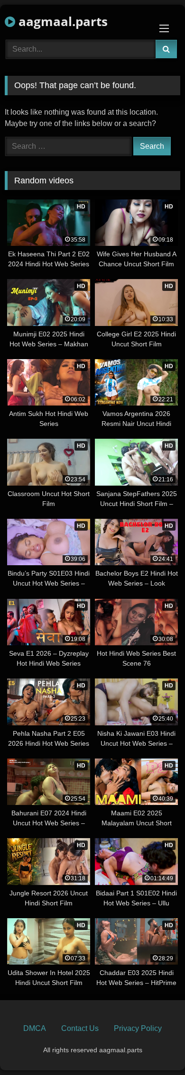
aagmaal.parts (61, 21)
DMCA (34, 1028)
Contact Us (80, 1028)
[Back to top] (155, 1047)
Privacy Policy (138, 1028)
